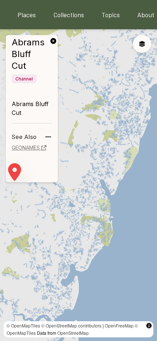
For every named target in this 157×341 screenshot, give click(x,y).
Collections (68, 15)
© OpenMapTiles (23, 325)
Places (27, 15)
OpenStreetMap (73, 333)
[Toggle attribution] (149, 325)
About (145, 15)
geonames (26, 148)
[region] (78, 185)
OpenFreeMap (119, 325)
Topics (111, 15)
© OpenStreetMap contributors (71, 325)
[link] (54, 40)
